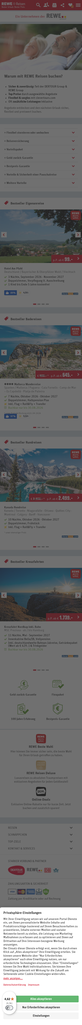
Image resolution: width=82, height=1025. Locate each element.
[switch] (9, 1007)
